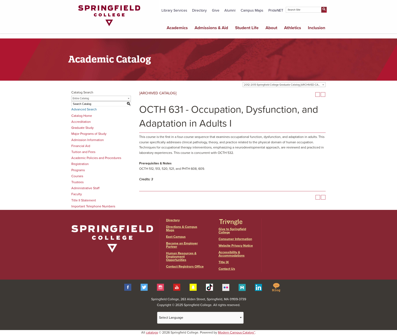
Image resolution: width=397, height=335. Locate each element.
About (271, 27)
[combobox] (284, 84)
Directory (199, 10)
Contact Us (227, 269)
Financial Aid (80, 146)
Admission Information (87, 140)
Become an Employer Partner (182, 245)
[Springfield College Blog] (276, 287)
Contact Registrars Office (185, 266)
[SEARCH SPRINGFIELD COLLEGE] (323, 10)
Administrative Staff (85, 188)
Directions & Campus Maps (181, 228)
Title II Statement (83, 200)
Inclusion (316, 27)
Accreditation (81, 122)
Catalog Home (81, 116)
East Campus (176, 237)
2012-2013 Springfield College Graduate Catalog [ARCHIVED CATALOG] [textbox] (284, 84)
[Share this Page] (312, 94)
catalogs (152, 332)
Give (215, 10)
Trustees (77, 182)
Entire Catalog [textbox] (81, 98)
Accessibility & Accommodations (232, 254)
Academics (177, 27)
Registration (80, 164)
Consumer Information (235, 239)
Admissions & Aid (211, 27)
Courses (77, 176)
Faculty (76, 194)
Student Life (247, 27)
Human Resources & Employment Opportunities (181, 256)
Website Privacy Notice (236, 246)
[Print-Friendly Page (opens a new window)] (317, 94)
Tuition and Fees (83, 152)
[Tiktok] (209, 287)
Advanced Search (84, 109)
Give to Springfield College (232, 230)
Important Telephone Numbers (93, 206)
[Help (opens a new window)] (323, 94)
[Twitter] (144, 287)
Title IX (224, 262)
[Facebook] (127, 287)
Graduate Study (82, 128)
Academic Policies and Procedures (96, 158)
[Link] (109, 27)
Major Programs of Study (88, 134)
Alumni (230, 10)
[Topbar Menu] (326, 5)
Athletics (292, 27)
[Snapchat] (193, 287)
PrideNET (275, 10)
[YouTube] (176, 287)
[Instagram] (160, 287)
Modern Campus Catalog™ (236, 332)
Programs (78, 170)
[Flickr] (225, 287)
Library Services (174, 10)
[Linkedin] (258, 287)
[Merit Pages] (242, 287)
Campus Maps (252, 10)
